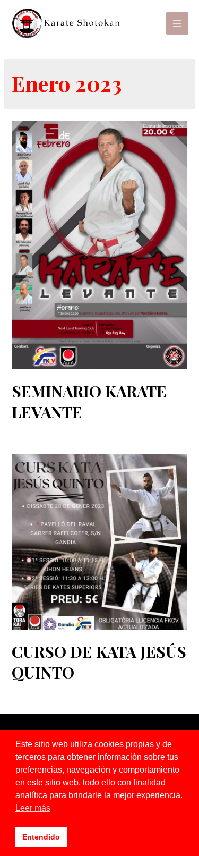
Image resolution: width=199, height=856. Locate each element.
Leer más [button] (32, 807)
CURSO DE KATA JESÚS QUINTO (99, 662)
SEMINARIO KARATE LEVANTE (89, 401)
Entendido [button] (41, 837)
